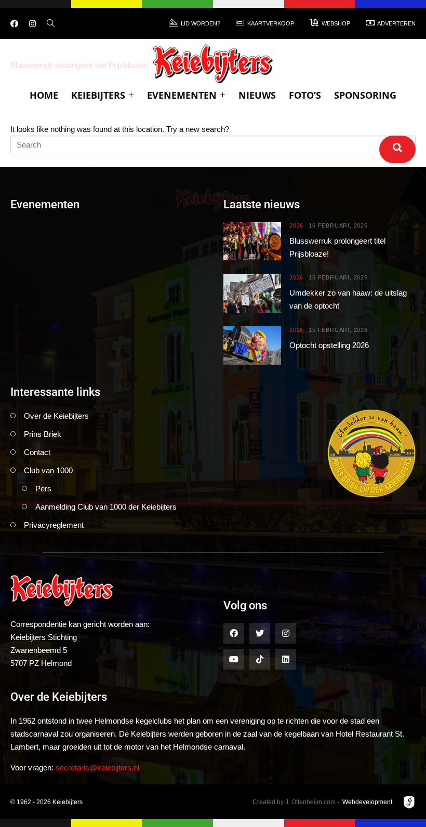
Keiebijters (98, 95)
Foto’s (305, 95)
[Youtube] (233, 659)
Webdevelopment (367, 802)
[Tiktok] (259, 659)
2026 (296, 226)
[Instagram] (32, 24)
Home (44, 95)
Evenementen (182, 95)
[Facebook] (14, 24)
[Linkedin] (285, 659)
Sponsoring (365, 95)
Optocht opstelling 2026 (329, 345)
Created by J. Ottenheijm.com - (295, 802)
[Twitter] (259, 633)
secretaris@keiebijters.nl (97, 767)
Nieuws (257, 95)
